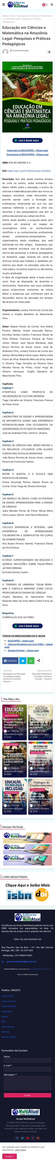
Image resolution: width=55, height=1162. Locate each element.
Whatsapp (30, 660)
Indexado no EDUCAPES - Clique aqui (27, 150)
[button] (52, 5)
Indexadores (8, 1026)
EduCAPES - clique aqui (21, 640)
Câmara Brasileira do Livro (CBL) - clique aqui (29, 645)
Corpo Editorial (9, 1006)
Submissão (7, 1011)
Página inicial (8, 16)
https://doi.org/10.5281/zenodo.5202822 (29, 170)
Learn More (20, 1150)
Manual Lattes (9, 1037)
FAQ (4, 1021)
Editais (5, 1016)
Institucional (7, 996)
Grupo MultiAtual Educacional (40, 969)
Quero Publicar (9, 1001)
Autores (5, 1031)
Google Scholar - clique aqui (23, 650)
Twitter (22, 660)
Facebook (12, 660)
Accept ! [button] (9, 1156)
